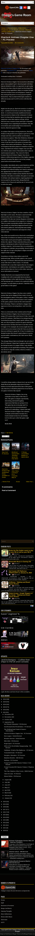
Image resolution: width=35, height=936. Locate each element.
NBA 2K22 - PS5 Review (11, 741)
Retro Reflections (6, 914)
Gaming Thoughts (6, 911)
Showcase (4, 919)
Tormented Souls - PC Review (13, 753)
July (6, 782)
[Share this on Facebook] (6, 433)
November (8, 717)
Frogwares (5, 30)
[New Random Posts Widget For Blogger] (32, 606)
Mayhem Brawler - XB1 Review (13, 758)
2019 (4, 804)
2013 (4, 820)
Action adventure (12, 28)
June (6, 785)
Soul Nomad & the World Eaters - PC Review (17, 727)
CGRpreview (22, 28)
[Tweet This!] (8, 433)
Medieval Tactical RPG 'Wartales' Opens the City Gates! (15, 455)
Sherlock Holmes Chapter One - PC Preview (17, 38)
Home (3, 28)
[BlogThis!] (5, 436)
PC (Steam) (15, 30)
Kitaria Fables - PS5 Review (12, 776)
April (6, 790)
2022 (4, 709)
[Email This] (3, 436)
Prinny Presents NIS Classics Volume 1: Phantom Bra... (19, 768)
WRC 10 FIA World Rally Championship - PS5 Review (18, 747)
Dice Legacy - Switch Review (13, 736)
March (7, 793)
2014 (4, 817)
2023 (4, 707)
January (7, 798)
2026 (4, 699)
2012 (4, 822)
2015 (4, 815)
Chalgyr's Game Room (19, 929)
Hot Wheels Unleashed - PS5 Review (15, 724)
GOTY (2, 922)
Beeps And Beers (6, 908)
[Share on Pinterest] (10, 433)
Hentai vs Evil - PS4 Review (18, 851)
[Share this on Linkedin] (12, 433)
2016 (4, 812)
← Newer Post (5, 481)
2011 (4, 825)
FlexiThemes (8, 934)
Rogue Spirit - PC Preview (12, 743)
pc (10, 30)
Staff (2, 903)
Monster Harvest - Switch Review (14, 738)
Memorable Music (6, 917)
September (8, 722)
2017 (4, 809)
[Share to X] (6, 436)
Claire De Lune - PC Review (12, 774)
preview (21, 30)
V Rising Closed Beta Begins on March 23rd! (25, 454)
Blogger (17, 931)
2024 (4, 704)
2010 (4, 828)
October (7, 719)
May (6, 787)
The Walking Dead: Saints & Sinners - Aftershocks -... (15, 730)
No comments (19, 43)
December (8, 714)
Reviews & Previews (7, 905)
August (7, 780)
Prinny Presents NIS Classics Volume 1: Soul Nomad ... (17, 763)
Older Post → (30, 481)
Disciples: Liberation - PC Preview (14, 755)
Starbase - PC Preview (11, 760)
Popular (5, 837)
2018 (4, 807)
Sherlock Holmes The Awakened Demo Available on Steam (6, 473)
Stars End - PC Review (5, 453)
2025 (4, 702)
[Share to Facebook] (8, 436)
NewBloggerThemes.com (28, 934)
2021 (4, 712)
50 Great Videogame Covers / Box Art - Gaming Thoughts (21, 841)
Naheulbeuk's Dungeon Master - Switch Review (20, 862)
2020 (4, 801)
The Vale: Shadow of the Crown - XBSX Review (18, 771)
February (7, 795)
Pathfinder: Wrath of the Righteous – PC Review (18, 750)
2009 (4, 830)
